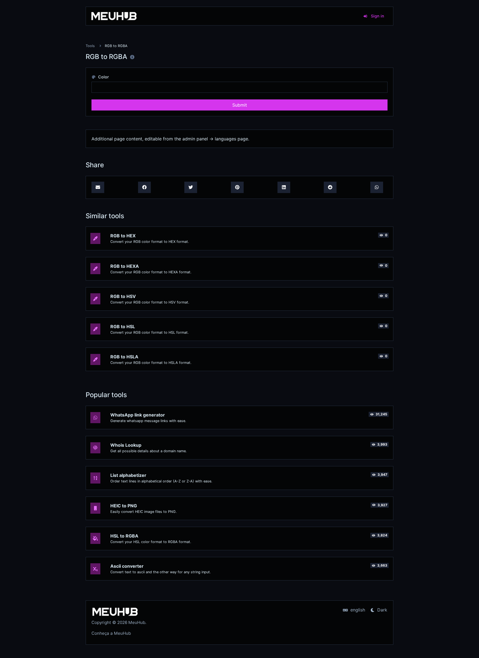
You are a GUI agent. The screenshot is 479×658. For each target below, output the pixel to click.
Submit (239, 105)
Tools (90, 46)
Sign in (377, 16)
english (357, 610)
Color (103, 76)
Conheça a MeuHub (111, 633)
